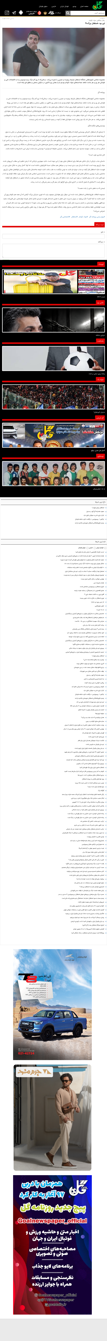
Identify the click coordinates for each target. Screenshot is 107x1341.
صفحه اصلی (84, 6)
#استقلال (74, 217)
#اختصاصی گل (65, 217)
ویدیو (74, 6)
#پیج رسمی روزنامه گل (97, 217)
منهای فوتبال (43, 6)
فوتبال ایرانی (64, 6)
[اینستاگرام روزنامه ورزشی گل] (52, 1245)
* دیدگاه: (101, 242)
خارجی (54, 6)
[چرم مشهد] (52, 1117)
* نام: (103, 232)
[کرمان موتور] (52, 1004)
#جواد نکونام (83, 217)
